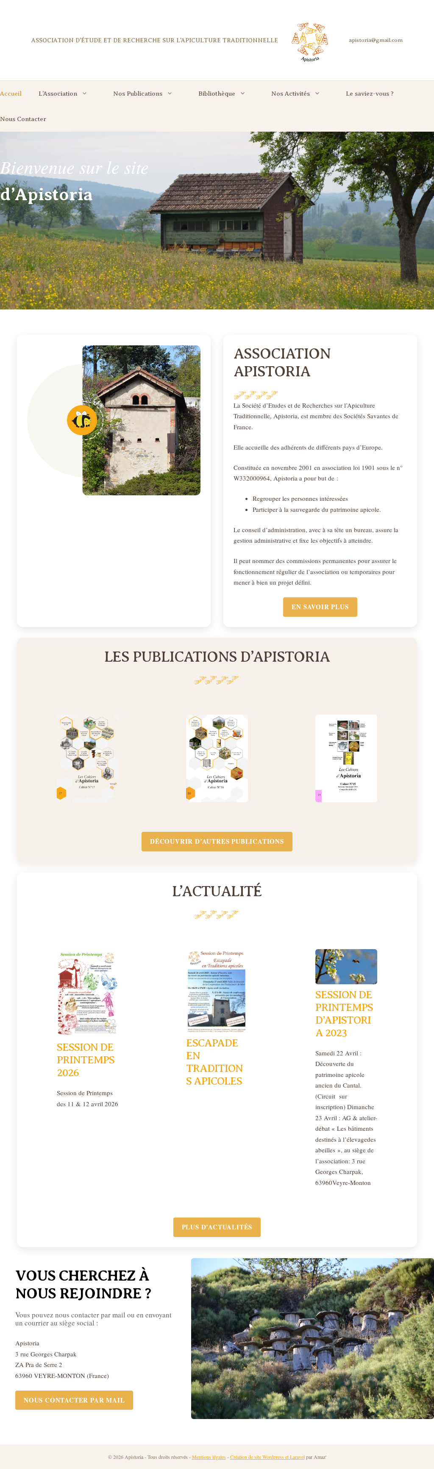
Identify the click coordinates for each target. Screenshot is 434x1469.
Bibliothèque (216, 93)
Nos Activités (290, 93)
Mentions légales (209, 1456)
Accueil (11, 93)
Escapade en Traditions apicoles (214, 1062)
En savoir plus (320, 606)
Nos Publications (137, 93)
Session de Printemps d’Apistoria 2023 (344, 1014)
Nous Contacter (23, 119)
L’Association (58, 93)
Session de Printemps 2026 (85, 1060)
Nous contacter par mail (74, 1400)
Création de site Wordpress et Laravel (267, 1456)
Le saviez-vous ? (370, 93)
